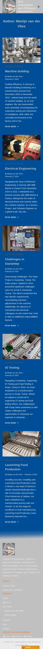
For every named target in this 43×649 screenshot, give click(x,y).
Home (5, 598)
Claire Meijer (10, 615)
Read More (12, 126)
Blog (5, 624)
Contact (6, 628)
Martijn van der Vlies (14, 76)
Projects (6, 620)
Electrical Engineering (20, 168)
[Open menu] (38, 6)
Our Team (7, 606)
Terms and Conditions (13, 590)
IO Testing (12, 367)
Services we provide (14, 66)
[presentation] (21, 50)
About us (7, 602)
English (28, 647)
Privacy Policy (9, 586)
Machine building (17, 71)
